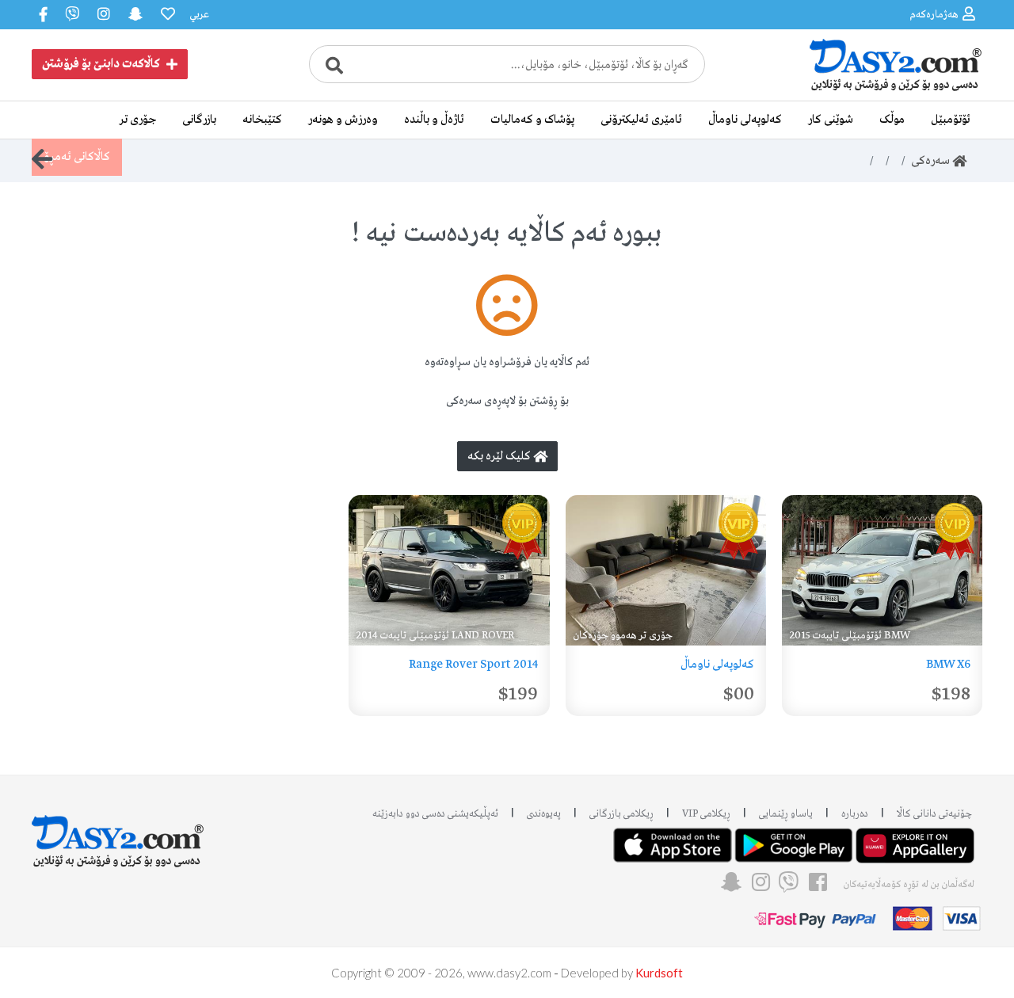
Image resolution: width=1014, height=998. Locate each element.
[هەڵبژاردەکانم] (166, 14)
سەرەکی (931, 161)
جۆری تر (138, 120)
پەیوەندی (544, 814)
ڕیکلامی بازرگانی (621, 814)
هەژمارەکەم (934, 14)
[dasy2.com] (118, 834)
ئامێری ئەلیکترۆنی (641, 120)
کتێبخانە (262, 120)
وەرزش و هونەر (343, 120)
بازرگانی (199, 120)
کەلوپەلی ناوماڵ (745, 120)
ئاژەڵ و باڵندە (434, 120)
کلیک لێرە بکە (500, 456)
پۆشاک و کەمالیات (532, 120)
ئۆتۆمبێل (950, 120)
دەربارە (854, 814)
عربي (199, 14)
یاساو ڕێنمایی (786, 814)
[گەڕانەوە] (42, 159)
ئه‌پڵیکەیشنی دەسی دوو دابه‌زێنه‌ (435, 814)
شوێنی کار (830, 120)
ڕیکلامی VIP (706, 814)
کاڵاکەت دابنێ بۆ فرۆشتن (101, 64)
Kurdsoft (659, 973)
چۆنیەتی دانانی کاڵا (934, 814)
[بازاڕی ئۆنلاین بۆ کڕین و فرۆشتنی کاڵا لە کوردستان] (863, 89)
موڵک (892, 120)
